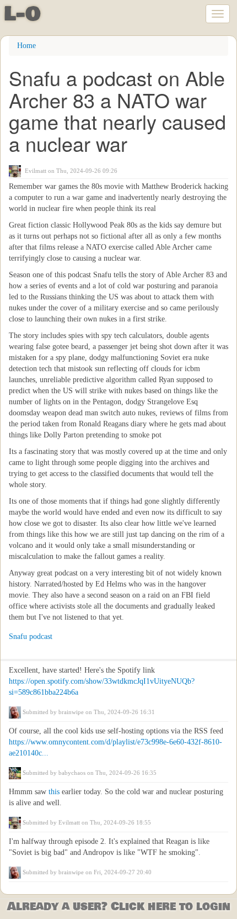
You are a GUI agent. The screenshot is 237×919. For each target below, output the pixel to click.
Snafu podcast (30, 636)
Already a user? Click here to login (118, 906)
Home (26, 45)
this (55, 792)
